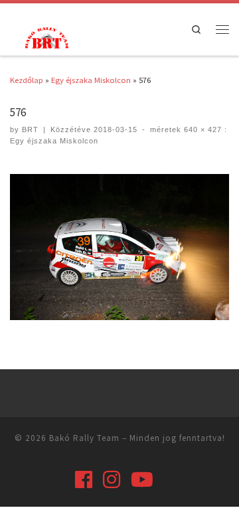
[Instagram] (111, 479)
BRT (30, 129)
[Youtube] (142, 479)
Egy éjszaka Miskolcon (91, 79)
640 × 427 (201, 129)
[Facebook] (83, 479)
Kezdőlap (26, 79)
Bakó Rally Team (84, 438)
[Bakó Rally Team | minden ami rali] (45, 36)
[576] (119, 247)
